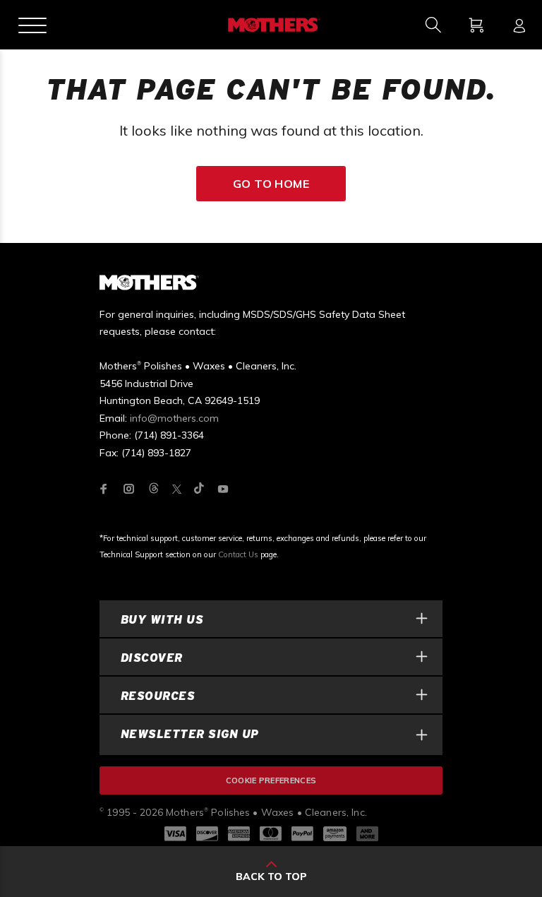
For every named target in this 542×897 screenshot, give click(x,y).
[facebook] (104, 489)
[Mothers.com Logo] (272, 24)
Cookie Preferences (271, 780)
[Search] (432, 24)
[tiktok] (199, 489)
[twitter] (176, 489)
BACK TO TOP (271, 876)
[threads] (153, 489)
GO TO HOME (271, 184)
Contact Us (238, 554)
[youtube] (223, 489)
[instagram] (129, 489)
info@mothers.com (174, 418)
